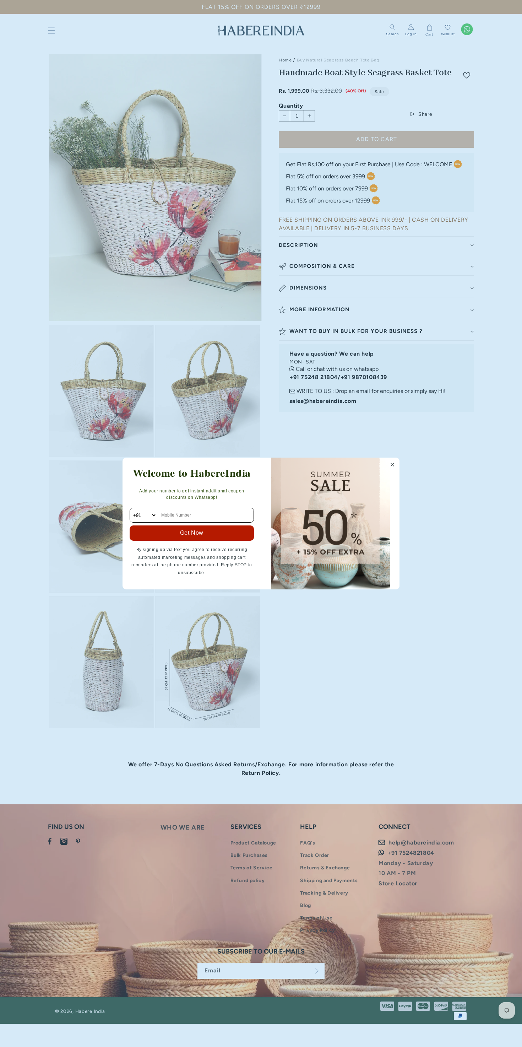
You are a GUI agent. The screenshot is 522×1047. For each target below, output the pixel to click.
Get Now (191, 533)
